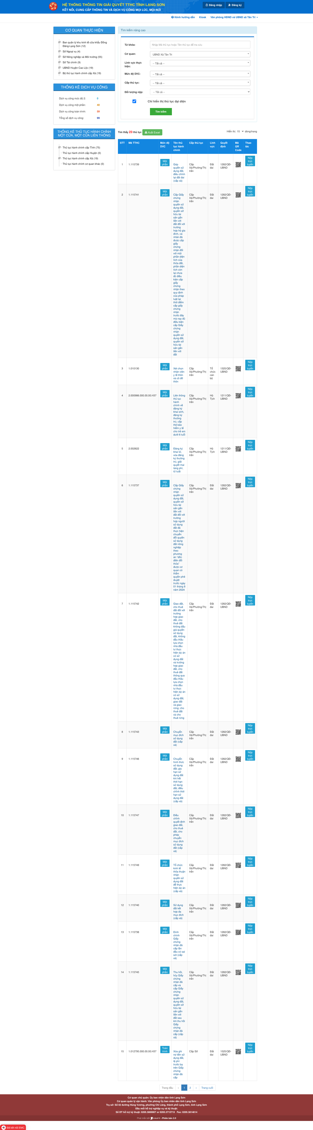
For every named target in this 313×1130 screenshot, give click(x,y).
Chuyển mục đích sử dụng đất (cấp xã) (178, 738)
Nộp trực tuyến (250, 161)
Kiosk (202, 17)
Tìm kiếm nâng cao (133, 30)
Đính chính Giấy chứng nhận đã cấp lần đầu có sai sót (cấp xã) (179, 945)
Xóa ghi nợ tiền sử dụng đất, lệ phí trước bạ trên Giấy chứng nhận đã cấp (179, 1064)
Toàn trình (165, 1049)
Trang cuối (207, 1087)
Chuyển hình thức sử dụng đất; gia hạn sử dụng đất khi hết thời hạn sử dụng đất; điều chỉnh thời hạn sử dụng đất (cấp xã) (178, 780)
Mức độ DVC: (133, 74)
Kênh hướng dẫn (184, 17)
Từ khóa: (130, 45)
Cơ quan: (130, 54)
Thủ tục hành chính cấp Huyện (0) (82, 153)
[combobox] (200, 54)
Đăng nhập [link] (215, 5)
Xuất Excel (153, 132)
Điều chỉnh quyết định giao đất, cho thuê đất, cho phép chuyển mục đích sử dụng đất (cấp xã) (179, 833)
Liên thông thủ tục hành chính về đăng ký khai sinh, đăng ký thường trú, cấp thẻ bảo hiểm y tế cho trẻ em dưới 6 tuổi (179, 414)
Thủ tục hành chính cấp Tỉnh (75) (81, 147)
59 (98, 111)
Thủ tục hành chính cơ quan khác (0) (83, 163)
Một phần (165, 162)
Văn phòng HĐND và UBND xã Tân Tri (233, 17)
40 (98, 105)
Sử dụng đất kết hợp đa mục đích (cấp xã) (178, 911)
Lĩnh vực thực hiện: (133, 64)
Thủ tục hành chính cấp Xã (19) (80, 158)
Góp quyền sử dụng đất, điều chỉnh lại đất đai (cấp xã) (179, 172)
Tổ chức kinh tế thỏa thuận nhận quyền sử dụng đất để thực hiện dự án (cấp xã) (179, 878)
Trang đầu (167, 1087)
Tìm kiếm (160, 111)
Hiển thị (231, 131)
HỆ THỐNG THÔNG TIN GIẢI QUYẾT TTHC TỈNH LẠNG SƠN (113, 5)
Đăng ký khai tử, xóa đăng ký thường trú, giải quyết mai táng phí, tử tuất (179, 460)
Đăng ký (236, 5)
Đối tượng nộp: (134, 92)
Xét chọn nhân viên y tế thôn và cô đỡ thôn (178, 374)
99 (98, 118)
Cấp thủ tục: (132, 82)
